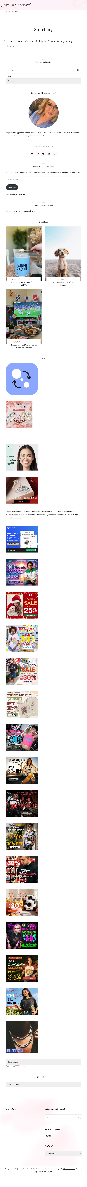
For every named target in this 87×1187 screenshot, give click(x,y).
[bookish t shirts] (22, 989)
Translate (22, 1066)
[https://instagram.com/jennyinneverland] (54, 153)
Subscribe (12, 187)
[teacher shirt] (22, 626)
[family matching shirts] (22, 593)
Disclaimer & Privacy (44, 1172)
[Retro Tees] (22, 956)
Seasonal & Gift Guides (28, 342)
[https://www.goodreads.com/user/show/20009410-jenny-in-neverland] (48, 153)
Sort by (8, 77)
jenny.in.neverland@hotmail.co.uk (22, 211)
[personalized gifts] (22, 890)
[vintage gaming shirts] (22, 791)
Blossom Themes (69, 1169)
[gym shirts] (22, 758)
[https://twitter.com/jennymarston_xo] (32, 153)
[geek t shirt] (22, 560)
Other (67, 279)
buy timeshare (14, 515)
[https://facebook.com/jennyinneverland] (37, 153)
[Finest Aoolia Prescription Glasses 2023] (22, 445)
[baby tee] (22, 725)
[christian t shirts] (22, 659)
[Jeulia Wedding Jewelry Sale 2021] (19, 403)
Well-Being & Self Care (28, 279)
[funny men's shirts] (22, 857)
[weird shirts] (22, 923)
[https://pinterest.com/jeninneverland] (43, 153)
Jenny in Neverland (16, 5)
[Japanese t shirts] (22, 824)
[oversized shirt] (22, 692)
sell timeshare (14, 518)
